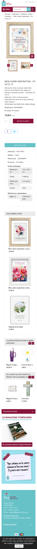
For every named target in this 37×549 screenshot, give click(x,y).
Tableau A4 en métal (16, 327)
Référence (12, 159)
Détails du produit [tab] (20, 145)
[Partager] (8, 131)
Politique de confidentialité (23, 543)
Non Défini (20, 151)
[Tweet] (15, 131)
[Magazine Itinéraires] (17, 431)
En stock (8, 111)
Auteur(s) (11, 151)
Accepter (19, 546)
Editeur (10, 155)
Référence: (9, 107)
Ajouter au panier (23, 121)
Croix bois (25, 398)
